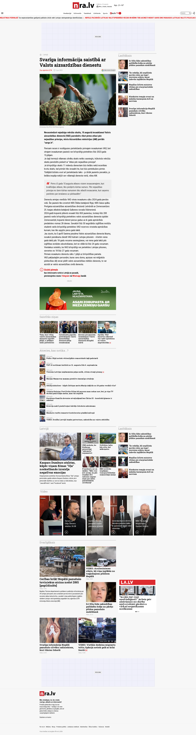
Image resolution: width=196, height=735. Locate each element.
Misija (53, 727)
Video (44, 491)
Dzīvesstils (77, 13)
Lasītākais (125, 55)
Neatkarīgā (67, 13)
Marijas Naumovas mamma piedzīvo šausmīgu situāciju (70, 379)
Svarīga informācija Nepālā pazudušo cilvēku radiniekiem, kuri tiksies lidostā (142, 111)
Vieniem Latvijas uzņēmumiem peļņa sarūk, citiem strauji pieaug (74, 372)
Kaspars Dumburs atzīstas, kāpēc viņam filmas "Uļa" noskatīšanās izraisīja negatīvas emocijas (57, 467)
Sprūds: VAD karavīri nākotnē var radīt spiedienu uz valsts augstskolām (106, 339)
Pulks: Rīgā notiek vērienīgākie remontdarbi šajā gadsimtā (72, 358)
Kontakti (107, 727)
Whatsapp (76, 276)
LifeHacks (97, 13)
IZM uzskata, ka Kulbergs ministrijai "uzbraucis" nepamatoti (89, 449)
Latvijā (45, 55)
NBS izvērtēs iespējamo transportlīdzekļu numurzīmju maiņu (108, 472)
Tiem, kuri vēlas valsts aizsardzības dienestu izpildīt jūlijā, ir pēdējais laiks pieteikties (48, 339)
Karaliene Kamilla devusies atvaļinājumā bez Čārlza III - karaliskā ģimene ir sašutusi (79, 399)
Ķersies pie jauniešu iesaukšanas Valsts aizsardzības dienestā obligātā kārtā (86, 339)
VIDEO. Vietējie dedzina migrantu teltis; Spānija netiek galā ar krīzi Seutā (96, 647)
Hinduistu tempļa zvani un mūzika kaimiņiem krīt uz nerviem (141, 98)
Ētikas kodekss (93, 727)
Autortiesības (84, 727)
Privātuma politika (61, 727)
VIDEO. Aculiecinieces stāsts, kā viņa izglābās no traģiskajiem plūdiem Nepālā (100, 572)
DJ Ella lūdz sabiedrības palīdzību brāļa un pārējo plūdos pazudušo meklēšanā (142, 63)
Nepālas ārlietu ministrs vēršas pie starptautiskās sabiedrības (141, 86)
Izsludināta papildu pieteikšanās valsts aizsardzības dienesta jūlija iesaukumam (67, 339)
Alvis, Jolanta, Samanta (104, 6)
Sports (105, 13)
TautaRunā (87, 13)
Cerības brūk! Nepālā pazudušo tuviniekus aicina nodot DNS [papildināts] (60, 582)
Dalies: (69, 281)
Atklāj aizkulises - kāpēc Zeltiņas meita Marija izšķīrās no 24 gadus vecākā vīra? (81, 385)
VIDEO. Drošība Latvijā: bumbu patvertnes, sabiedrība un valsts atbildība (77, 420)
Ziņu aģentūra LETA (46, 70)
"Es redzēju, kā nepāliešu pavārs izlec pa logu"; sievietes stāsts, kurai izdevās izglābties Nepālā (141, 76)
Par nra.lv (42, 727)
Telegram (65, 276)
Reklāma (48, 727)
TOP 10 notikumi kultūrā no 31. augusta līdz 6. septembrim (71, 365)
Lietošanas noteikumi (73, 727)
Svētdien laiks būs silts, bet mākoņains (106, 447)
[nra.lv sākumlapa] (83, 5)
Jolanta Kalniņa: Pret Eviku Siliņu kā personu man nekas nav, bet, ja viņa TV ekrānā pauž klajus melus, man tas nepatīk (79, 392)
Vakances (101, 727)
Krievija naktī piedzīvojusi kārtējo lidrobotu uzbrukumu (70, 406)
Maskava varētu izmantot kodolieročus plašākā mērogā (70, 413)
